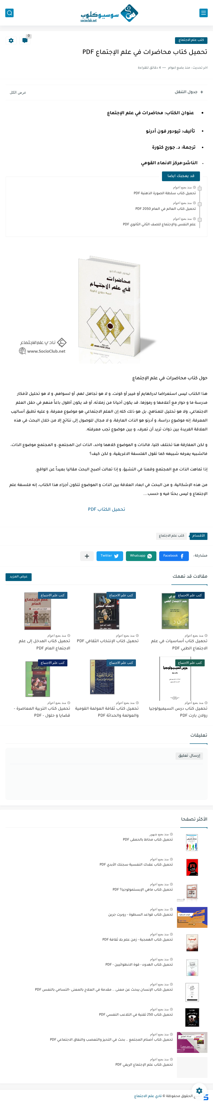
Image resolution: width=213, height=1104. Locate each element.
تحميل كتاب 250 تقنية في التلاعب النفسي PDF (136, 1015)
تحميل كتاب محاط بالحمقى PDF (148, 840)
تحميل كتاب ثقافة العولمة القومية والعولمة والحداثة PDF (107, 713)
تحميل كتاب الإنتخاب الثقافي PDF (108, 641)
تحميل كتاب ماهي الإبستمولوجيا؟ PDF (143, 890)
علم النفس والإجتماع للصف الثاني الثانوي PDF (159, 225)
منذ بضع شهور (159, 834)
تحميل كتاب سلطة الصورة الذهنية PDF (165, 194)
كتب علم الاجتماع (191, 40)
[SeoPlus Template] (205, 1096)
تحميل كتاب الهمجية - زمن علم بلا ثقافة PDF (137, 940)
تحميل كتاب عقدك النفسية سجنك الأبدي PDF (136, 865)
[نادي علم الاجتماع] (106, 13)
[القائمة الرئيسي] (203, 13)
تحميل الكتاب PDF (106, 509)
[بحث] (9, 13)
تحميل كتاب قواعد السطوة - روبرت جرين (140, 915)
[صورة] (192, 842)
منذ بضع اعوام (182, 187)
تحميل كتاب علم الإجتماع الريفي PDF (144, 1065)
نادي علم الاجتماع (148, 1096)
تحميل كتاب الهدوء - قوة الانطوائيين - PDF (139, 965)
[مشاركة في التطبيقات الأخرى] (87, 556)
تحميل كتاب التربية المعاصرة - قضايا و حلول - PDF (42, 713)
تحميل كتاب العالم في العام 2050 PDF (165, 209)
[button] (174, 556)
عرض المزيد (18, 577)
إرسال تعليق (189, 756)
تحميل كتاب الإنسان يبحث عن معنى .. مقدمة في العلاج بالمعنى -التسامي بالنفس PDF (104, 990)
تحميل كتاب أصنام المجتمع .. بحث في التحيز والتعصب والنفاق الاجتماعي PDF (111, 1040)
